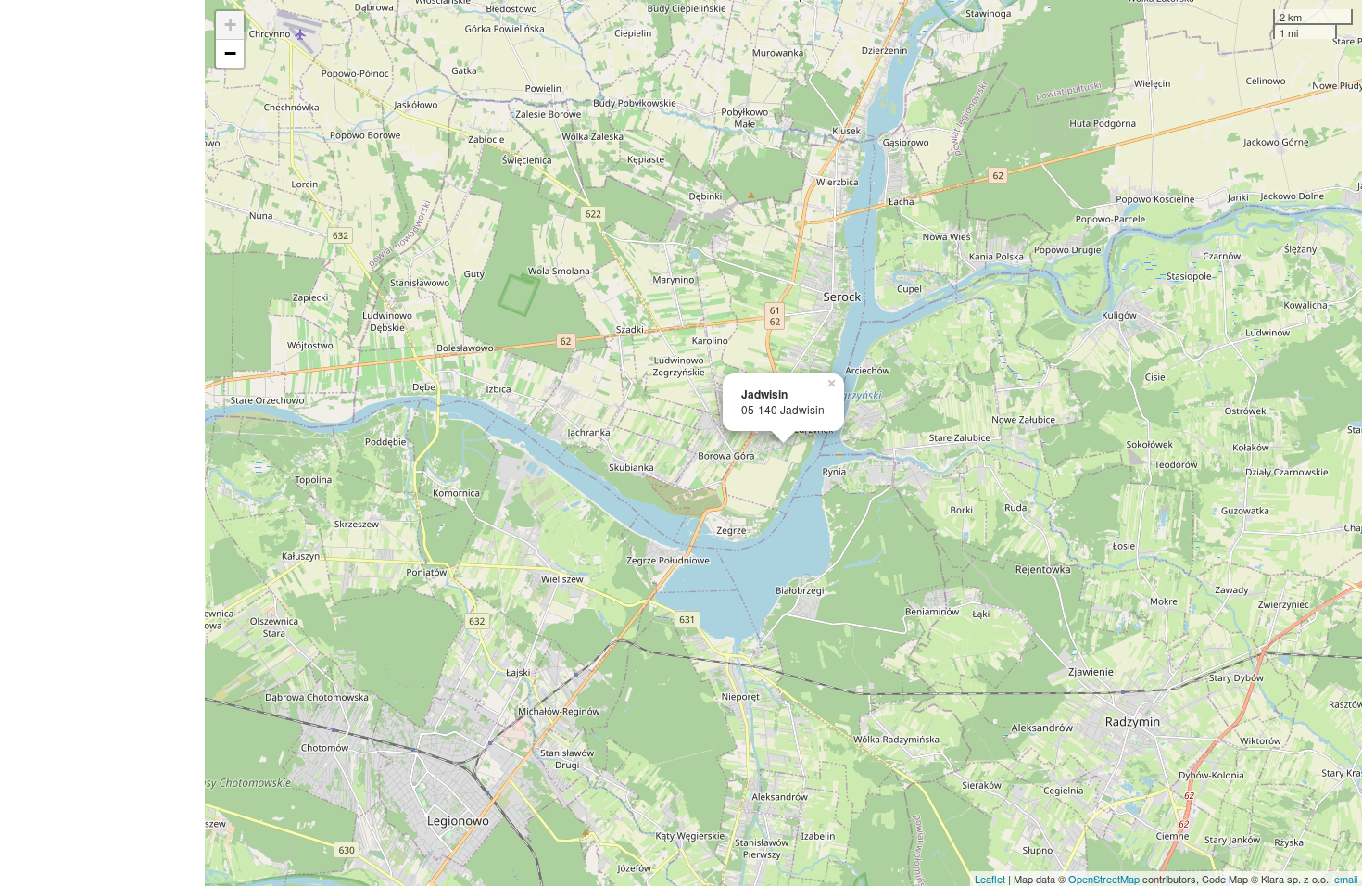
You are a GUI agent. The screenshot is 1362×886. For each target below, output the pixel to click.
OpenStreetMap (1104, 878)
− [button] (230, 53)
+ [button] (230, 24)
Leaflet (990, 878)
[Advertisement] (102, 443)
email (1345, 878)
